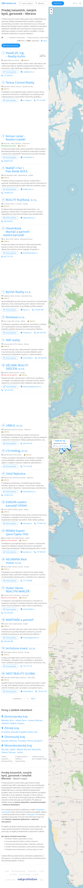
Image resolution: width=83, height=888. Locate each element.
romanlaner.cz (28, 157)
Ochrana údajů (24, 874)
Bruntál (4, 749)
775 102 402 (27, 466)
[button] (61, 451)
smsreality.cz (28, 358)
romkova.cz (27, 333)
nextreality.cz (28, 691)
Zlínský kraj (11, 728)
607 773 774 (8, 256)
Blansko (5, 720)
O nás (41, 871)
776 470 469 (8, 613)
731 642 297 (42, 358)
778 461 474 (8, 495)
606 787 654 (27, 443)
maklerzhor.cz (28, 189)
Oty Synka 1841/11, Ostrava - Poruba (15, 204)
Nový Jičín (36, 749)
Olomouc (13, 740)
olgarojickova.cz (29, 218)
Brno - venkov (28, 720)
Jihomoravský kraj (16, 716)
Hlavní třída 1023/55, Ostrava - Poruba (16, 567)
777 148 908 (27, 580)
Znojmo (20, 723)
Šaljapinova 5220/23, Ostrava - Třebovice (17, 429)
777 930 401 (8, 75)
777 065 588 (38, 310)
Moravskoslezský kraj (18, 745)
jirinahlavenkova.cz (30, 253)
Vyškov (13, 723)
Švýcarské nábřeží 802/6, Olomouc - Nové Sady (19, 677)
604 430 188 (8, 641)
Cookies (36, 874)
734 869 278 (8, 193)
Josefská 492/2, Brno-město (12, 455)
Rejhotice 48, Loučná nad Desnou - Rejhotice (18, 478)
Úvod (7, 871)
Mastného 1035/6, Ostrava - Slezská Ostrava (18, 86)
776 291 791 (42, 691)
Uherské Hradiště (19, 732)
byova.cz (26, 310)
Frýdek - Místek (16, 749)
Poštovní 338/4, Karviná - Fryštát (14, 373)
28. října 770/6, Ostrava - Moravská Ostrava (17, 239)
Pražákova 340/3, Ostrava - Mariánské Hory (17, 296)
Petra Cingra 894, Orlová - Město (14, 321)
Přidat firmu (32, 871)
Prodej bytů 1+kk (31, 814)
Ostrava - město (15, 752)
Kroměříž (5, 732)
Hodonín (5, 723)
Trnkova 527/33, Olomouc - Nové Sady (16, 595)
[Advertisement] (24, 118)
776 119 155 (27, 666)
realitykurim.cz (28, 72)
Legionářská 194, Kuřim (11, 60)
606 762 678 (41, 333)
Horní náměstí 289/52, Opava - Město (15, 509)
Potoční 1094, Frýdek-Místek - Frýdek (15, 624)
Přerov (30, 740)
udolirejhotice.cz (29, 491)
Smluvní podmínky (18, 871)
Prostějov (22, 740)
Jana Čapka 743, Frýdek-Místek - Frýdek (16, 538)
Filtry (45, 41)
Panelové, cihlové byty (17, 37)
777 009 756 (41, 523)
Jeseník (4, 740)
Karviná (27, 749)
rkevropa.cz (27, 523)
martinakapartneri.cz (31, 638)
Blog (41, 880)
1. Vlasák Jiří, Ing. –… (60, 441)
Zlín (36, 732)
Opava (4, 752)
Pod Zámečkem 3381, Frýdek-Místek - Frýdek (18, 175)
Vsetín (30, 732)
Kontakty (13, 874)
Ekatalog (11, 3)
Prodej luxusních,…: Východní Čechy (6, 759)
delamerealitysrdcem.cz (32, 386)
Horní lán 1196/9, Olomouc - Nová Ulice (16, 143)
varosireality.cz (28, 609)
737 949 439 (40, 552)
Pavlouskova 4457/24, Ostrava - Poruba (16, 652)
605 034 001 (8, 221)
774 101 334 (8, 390)
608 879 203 (8, 161)
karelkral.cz (27, 552)
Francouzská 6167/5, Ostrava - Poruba (16, 344)
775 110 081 (40, 100)
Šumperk (38, 740)
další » (33, 698)
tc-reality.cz (27, 100)
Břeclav (39, 720)
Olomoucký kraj (14, 736)
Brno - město (15, 720)
